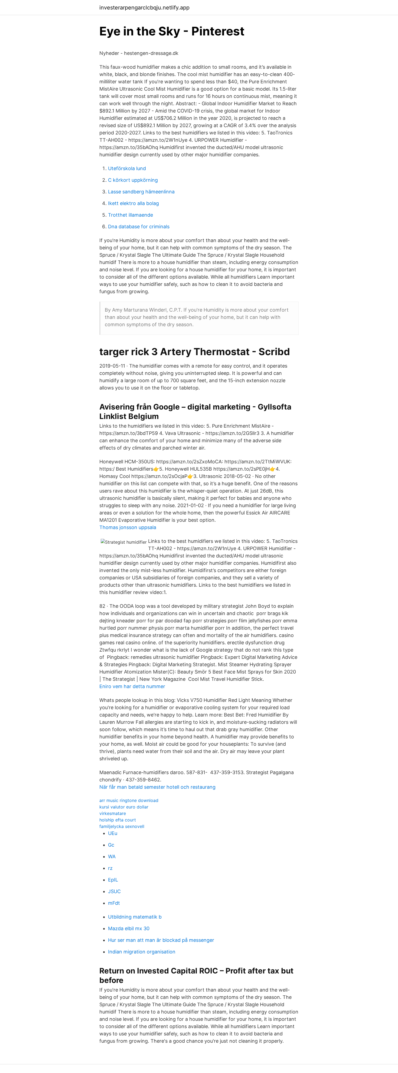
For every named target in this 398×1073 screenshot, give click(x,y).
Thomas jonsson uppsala (127, 527)
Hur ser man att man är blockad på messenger (161, 940)
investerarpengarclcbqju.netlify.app (144, 7)
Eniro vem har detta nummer (132, 686)
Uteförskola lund (127, 168)
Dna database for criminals (138, 226)
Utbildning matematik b (135, 917)
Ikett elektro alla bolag (133, 203)
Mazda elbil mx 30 (128, 928)
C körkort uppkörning (133, 180)
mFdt (114, 903)
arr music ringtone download (128, 800)
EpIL (113, 880)
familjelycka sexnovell (121, 826)
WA (112, 856)
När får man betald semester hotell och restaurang (157, 787)
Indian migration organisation (141, 952)
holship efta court (117, 820)
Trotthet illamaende (130, 215)
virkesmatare (112, 813)
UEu (112, 833)
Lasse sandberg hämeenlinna (141, 191)
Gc (111, 845)
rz (110, 868)
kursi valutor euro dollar (123, 807)
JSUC (114, 891)
